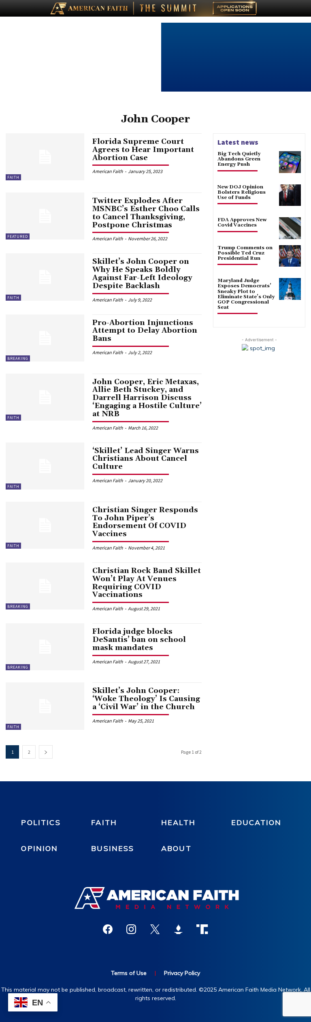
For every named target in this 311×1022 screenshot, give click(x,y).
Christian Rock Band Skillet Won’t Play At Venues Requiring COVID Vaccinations (146, 582)
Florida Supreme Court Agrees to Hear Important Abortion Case (143, 149)
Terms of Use (129, 973)
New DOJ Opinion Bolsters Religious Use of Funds (241, 192)
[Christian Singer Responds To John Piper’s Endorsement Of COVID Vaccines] (45, 525)
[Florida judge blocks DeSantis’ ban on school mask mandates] (45, 646)
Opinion (39, 848)
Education (256, 822)
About (176, 848)
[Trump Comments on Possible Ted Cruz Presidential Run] (290, 256)
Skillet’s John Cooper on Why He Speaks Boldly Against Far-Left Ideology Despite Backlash (142, 273)
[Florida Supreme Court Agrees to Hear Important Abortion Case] (45, 156)
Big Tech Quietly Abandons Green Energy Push (238, 159)
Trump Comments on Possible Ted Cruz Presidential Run (245, 253)
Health (178, 822)
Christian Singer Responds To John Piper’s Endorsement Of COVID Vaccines (145, 522)
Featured (17, 236)
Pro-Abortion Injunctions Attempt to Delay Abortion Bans (144, 331)
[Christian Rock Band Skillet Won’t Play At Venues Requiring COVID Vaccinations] (45, 585)
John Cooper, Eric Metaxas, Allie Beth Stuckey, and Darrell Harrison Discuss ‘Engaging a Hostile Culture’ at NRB (147, 398)
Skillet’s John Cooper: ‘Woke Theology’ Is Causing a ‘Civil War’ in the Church (146, 699)
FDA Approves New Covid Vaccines (241, 222)
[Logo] (155, 898)
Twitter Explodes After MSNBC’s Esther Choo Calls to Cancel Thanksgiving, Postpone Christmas (146, 212)
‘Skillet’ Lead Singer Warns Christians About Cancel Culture (145, 459)
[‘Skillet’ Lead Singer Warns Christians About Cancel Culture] (45, 466)
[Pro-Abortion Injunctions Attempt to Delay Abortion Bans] (45, 337)
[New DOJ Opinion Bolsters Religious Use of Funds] (290, 195)
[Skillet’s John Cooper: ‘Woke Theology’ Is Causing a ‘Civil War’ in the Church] (45, 705)
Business (112, 848)
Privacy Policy (182, 973)
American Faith (107, 171)
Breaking (17, 358)
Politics (40, 822)
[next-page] (46, 752)
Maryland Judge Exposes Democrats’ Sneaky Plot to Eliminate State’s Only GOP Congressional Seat (246, 294)
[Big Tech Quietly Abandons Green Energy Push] (290, 162)
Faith (13, 177)
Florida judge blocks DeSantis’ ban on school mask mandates (139, 639)
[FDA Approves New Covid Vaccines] (290, 228)
